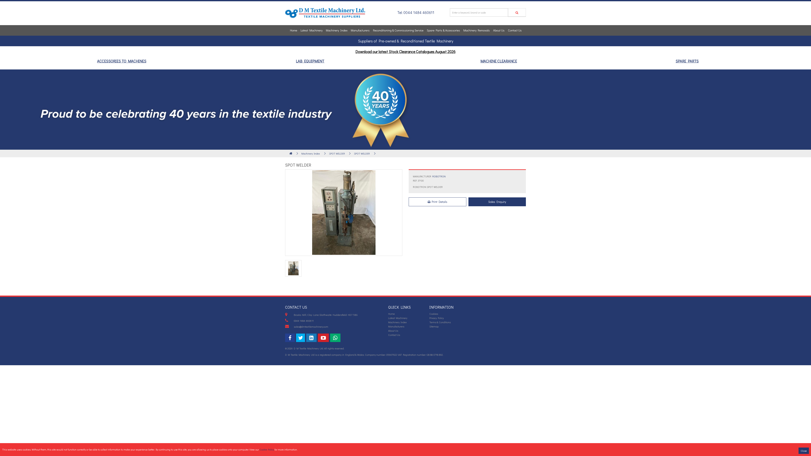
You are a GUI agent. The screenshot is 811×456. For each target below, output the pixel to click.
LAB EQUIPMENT (310, 61)
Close (804, 450)
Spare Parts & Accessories (443, 30)
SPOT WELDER (337, 153)
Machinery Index (336, 30)
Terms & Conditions (440, 322)
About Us (499, 30)
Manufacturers (360, 30)
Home (293, 30)
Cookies (433, 313)
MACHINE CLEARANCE (498, 61)
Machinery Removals (476, 30)
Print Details (438, 202)
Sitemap (434, 326)
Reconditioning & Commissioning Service (398, 30)
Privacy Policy (436, 318)
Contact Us (515, 30)
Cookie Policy (267, 449)
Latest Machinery (311, 30)
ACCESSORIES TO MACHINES (121, 61)
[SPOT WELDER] (343, 212)
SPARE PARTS (687, 61)
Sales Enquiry (497, 202)
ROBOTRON (439, 176)
